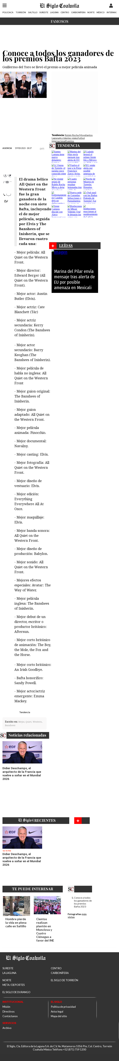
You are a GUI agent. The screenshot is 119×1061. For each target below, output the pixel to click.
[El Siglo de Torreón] (25, 964)
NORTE (91, 12)
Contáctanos (10, 1016)
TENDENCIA (68, 145)
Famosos (59, 21)
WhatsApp (7, 189)
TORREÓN (21, 12)
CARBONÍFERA (78, 12)
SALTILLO (32, 12)
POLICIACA (7, 12)
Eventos (70, 140)
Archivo (6, 1028)
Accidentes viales (68, 138)
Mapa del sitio (59, 1016)
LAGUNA (54, 12)
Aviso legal (57, 1011)
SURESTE (43, 12)
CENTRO (65, 12)
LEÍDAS (66, 245)
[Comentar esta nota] (7, 210)
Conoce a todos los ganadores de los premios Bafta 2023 (83, 902)
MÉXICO (101, 12)
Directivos (8, 1011)
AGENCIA (7, 148)
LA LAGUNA (9, 973)
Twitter (7, 183)
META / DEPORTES (13, 984)
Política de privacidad (63, 1006)
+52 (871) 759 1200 (74, 1049)
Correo (7, 196)
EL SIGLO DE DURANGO (16, 992)
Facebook (7, 177)
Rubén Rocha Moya (75, 135)
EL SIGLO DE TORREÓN (64, 980)
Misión (6, 1006)
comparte (7, 202)
